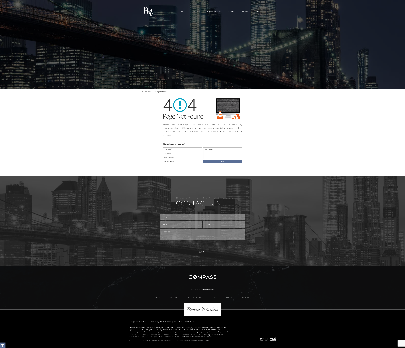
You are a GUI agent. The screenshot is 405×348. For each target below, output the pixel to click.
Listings (196, 11)
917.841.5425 (202, 284)
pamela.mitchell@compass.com (204, 289)
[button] (2, 345)
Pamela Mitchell (202, 309)
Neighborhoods (214, 11)
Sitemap (167, 340)
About (183, 11)
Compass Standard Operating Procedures (150, 321)
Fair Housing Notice (184, 321)
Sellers (244, 11)
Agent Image (203, 340)
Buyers (231, 11)
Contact (259, 11)
